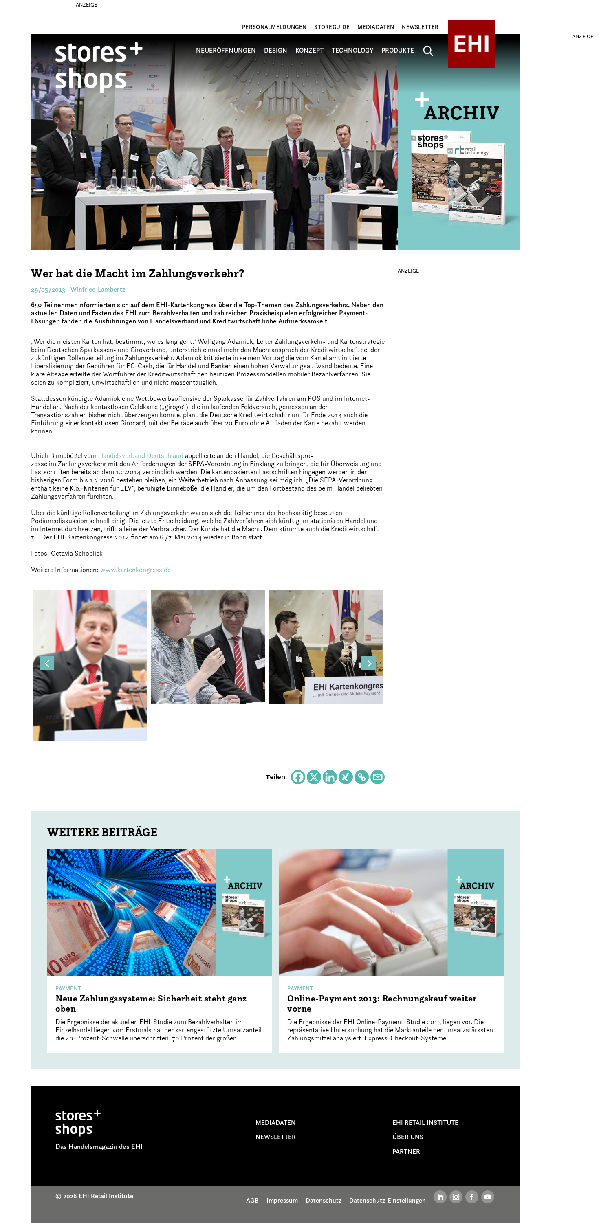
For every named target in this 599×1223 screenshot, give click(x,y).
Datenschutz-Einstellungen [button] (387, 1200)
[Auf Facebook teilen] (298, 777)
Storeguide (332, 27)
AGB (252, 1200)
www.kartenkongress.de (135, 569)
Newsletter (420, 27)
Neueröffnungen (226, 50)
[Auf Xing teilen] (346, 777)
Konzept (309, 50)
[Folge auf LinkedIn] (440, 1196)
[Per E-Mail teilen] (377, 777)
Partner (406, 1151)
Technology (352, 50)
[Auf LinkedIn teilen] (330, 777)
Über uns (407, 1137)
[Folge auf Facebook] (471, 1196)
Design (275, 50)
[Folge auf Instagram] (455, 1196)
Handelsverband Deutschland (140, 455)
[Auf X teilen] (314, 777)
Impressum (282, 1200)
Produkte (397, 50)
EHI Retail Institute (425, 1122)
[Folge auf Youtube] (487, 1196)
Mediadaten (375, 27)
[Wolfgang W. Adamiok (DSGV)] (90, 665)
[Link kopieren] (362, 777)
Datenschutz (323, 1200)
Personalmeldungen (274, 27)
